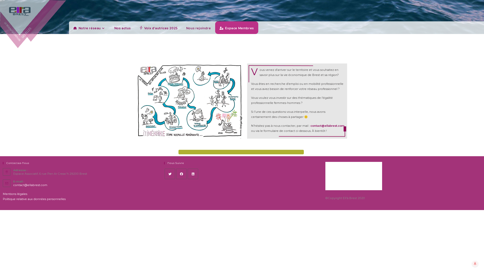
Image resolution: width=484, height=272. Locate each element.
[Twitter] (170, 174)
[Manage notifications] (475, 264)
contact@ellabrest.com (327, 126)
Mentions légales (15, 194)
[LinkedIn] (193, 174)
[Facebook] (181, 174)
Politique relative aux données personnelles (34, 199)
